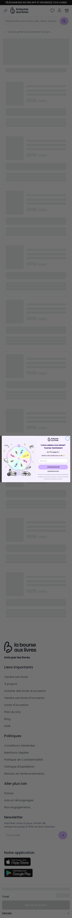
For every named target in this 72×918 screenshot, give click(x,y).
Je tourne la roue (53, 467)
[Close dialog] (68, 438)
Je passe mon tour (53, 471)
